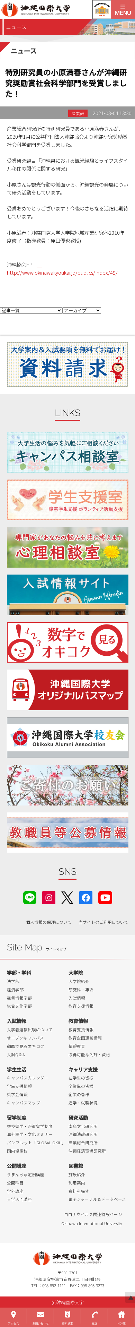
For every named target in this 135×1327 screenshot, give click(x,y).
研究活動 (78, 1117)
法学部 (13, 981)
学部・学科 (19, 972)
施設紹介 (77, 1174)
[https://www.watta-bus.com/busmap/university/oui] (67, 690)
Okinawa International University (91, 1223)
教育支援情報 (81, 1006)
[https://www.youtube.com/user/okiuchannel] (105, 897)
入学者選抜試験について (30, 1029)
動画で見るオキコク (25, 1046)
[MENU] (123, 9)
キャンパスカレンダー (27, 1077)
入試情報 (77, 998)
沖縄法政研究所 (83, 1134)
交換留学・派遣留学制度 (30, 1126)
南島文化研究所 (83, 1126)
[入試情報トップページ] (67, 595)
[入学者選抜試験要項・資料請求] (67, 364)
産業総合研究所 (83, 1142)
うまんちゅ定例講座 (25, 1174)
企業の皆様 (79, 1094)
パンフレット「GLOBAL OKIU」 (36, 1142)
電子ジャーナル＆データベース (97, 1199)
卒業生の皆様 (81, 1086)
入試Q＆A (16, 1054)
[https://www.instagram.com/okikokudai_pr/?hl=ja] (48, 897)
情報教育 (77, 1046)
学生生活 (16, 1069)
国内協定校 (17, 1151)
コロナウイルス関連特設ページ (93, 1214)
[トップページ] (55, 9)
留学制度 (16, 1117)
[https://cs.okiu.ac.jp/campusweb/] (101, 9)
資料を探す (79, 1191)
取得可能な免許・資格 (89, 1054)
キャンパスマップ (23, 1102)
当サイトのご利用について (103, 922)
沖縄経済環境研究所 (87, 1151)
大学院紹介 (79, 981)
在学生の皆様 (81, 1077)
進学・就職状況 (83, 1102)
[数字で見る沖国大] (67, 642)
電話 (94, 1323)
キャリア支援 (83, 1069)
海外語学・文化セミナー (30, 1134)
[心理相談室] (67, 547)
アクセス (13, 1323)
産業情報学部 (19, 998)
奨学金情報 (17, 1094)
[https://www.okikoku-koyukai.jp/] (67, 737)
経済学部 (15, 989)
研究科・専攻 (81, 989)
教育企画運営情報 (85, 1038)
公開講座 (16, 1165)
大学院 (76, 972)
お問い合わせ (40, 1323)
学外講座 (15, 1191)
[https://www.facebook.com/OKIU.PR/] (85, 897)
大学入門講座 (19, 1199)
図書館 (76, 1165)
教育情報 (78, 1020)
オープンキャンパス (25, 1038)
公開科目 (15, 1183)
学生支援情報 (19, 1086)
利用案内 (77, 1183)
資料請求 (67, 1323)
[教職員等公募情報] (67, 832)
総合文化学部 (19, 1006)
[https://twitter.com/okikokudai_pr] (67, 897)
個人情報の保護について (49, 922)
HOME (121, 1323)
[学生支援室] (67, 500)
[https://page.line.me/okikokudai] (29, 897)
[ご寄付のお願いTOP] (67, 785)
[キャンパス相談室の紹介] (67, 452)
